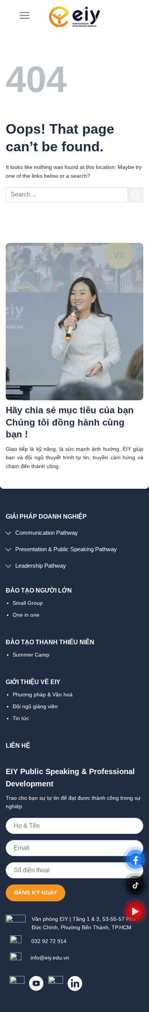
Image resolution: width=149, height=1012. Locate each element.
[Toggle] (8, 533)
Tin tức (21, 718)
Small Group (28, 603)
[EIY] (74, 16)
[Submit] (135, 194)
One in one (26, 615)
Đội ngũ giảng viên (35, 706)
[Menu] (24, 15)
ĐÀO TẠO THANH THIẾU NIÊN (50, 642)
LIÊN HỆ (18, 745)
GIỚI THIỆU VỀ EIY (33, 682)
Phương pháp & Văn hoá (43, 694)
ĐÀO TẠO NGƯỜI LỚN (39, 590)
